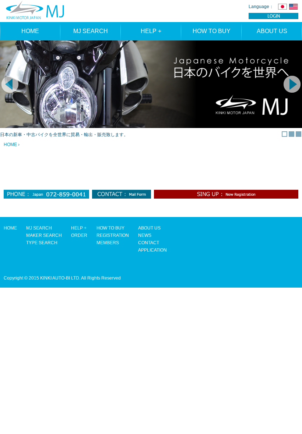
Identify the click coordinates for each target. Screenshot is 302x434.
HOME (30, 31)
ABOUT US (272, 31)
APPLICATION (152, 250)
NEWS (144, 235)
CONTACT (148, 242)
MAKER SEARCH (44, 235)
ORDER (79, 235)
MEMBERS (107, 242)
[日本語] (282, 6)
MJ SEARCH (90, 31)
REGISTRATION (112, 235)
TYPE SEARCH (41, 242)
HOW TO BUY (212, 31)
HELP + (151, 31)
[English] (293, 6)
